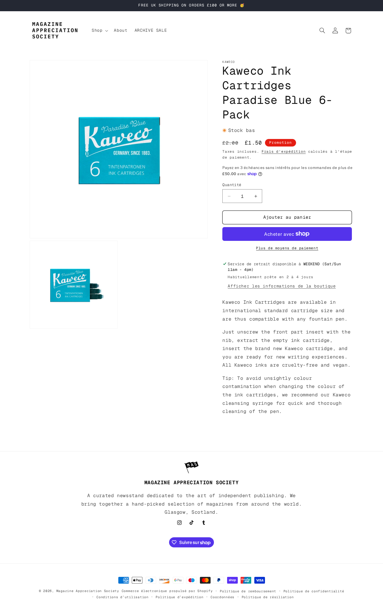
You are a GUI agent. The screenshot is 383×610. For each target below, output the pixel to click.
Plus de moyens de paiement (287, 247)
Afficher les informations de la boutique (282, 286)
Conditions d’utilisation (122, 597)
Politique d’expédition (179, 597)
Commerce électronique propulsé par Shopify (167, 591)
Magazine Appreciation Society (87, 591)
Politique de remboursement (248, 591)
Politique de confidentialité (313, 591)
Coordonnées (222, 597)
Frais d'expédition (284, 151)
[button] (99, 30)
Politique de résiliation (268, 597)
